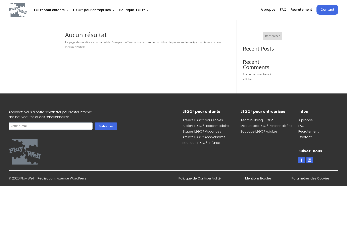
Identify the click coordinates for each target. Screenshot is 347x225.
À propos (268, 10)
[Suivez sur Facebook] (301, 160)
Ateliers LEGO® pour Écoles (203, 120)
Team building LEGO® (257, 120)
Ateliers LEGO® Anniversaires (204, 137)
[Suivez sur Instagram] (309, 160)
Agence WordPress (71, 178)
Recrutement (301, 10)
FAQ (283, 10)
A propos (305, 120)
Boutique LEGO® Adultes (259, 131)
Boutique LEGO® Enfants (201, 142)
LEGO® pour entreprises (92, 10)
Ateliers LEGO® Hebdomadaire (206, 125)
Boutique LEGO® (132, 10)
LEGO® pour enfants (49, 10)
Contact (327, 9)
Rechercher (272, 36)
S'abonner (106, 126)
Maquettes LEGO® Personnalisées (266, 125)
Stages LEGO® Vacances (202, 131)
